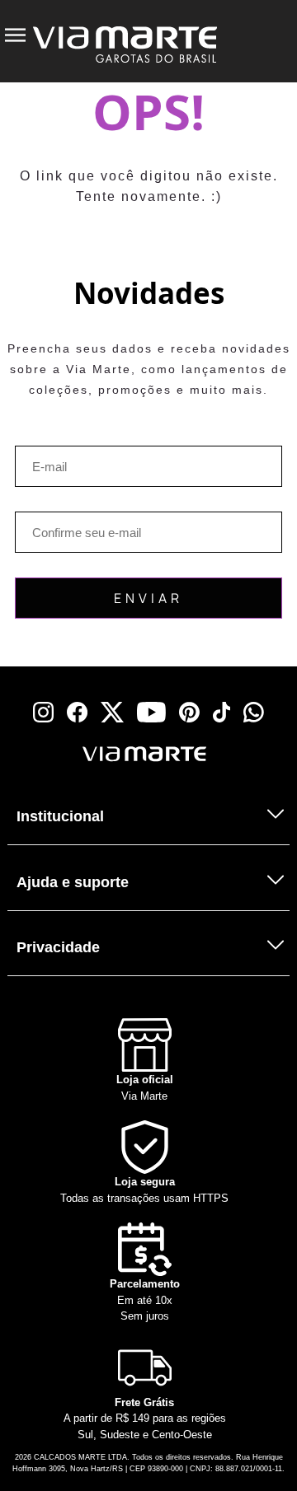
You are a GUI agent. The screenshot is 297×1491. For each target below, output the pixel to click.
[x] (112, 712)
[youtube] (151, 712)
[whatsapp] (253, 712)
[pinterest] (189, 712)
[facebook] (77, 712)
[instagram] (43, 712)
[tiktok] (221, 712)
